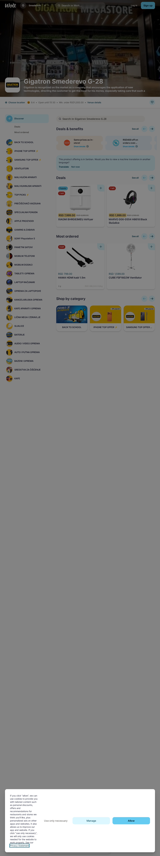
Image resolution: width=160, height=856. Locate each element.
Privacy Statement (19, 845)
